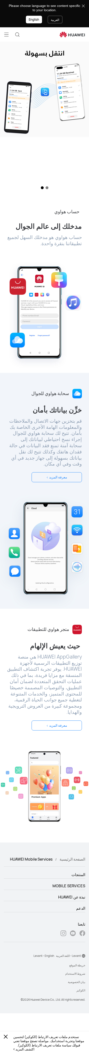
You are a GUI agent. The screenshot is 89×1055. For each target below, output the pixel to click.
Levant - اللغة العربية (68, 956)
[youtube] (73, 934)
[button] (17, 34)
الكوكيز (80, 990)
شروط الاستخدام (75, 974)
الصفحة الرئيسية (72, 859)
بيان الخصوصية (76, 982)
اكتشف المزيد (24, 1049)
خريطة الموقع (77, 965)
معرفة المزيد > (56, 477)
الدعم (80, 908)
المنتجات (78, 874)
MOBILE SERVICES (68, 885)
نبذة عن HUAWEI (71, 897)
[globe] (83, 956)
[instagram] (63, 934)
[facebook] (82, 934)
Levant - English (43, 956)
